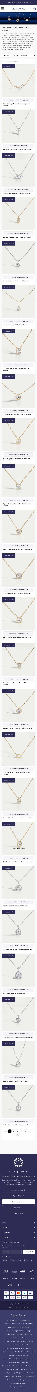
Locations (25, 1307)
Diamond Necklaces (13, 1348)
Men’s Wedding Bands (24, 1334)
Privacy (11, 1307)
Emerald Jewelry (13, 1380)
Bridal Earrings (28, 1341)
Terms (18, 1307)
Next (18, 1135)
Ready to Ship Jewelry (27, 1359)
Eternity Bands (10, 1334)
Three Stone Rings (24, 1320)
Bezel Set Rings (23, 1327)
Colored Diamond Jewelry (12, 1376)
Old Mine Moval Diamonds (18, 1355)
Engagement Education (18, 1387)
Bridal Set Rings (25, 1331)
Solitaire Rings (11, 1320)
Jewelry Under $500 (26, 1373)
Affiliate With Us (17, 1190)
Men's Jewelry (26, 1348)
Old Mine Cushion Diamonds (24, 1352)
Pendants (25, 1345)
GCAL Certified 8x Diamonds (12, 1366)
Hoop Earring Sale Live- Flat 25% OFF (18, 2)
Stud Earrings (15, 1338)
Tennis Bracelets (14, 1345)
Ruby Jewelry (25, 1380)
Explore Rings (17, 1196)
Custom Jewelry (17, 1202)
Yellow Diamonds (12, 1369)
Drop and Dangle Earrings (12, 1341)
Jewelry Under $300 (11, 1373)
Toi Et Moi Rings (12, 1331)
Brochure (17, 1208)
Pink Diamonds (29, 1366)
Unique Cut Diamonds (9, 1359)
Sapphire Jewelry (28, 1376)
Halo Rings (12, 1327)
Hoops (24, 1338)
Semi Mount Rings (28, 1324)
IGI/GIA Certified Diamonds (18, 1362)
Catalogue (17, 1213)
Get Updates (29, 1251)
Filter (8, 55)
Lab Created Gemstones (18, 1383)
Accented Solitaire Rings (11, 1324)
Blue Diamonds (25, 1369)
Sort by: (16, 55)
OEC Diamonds (8, 1352)
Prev (5, 1131)
